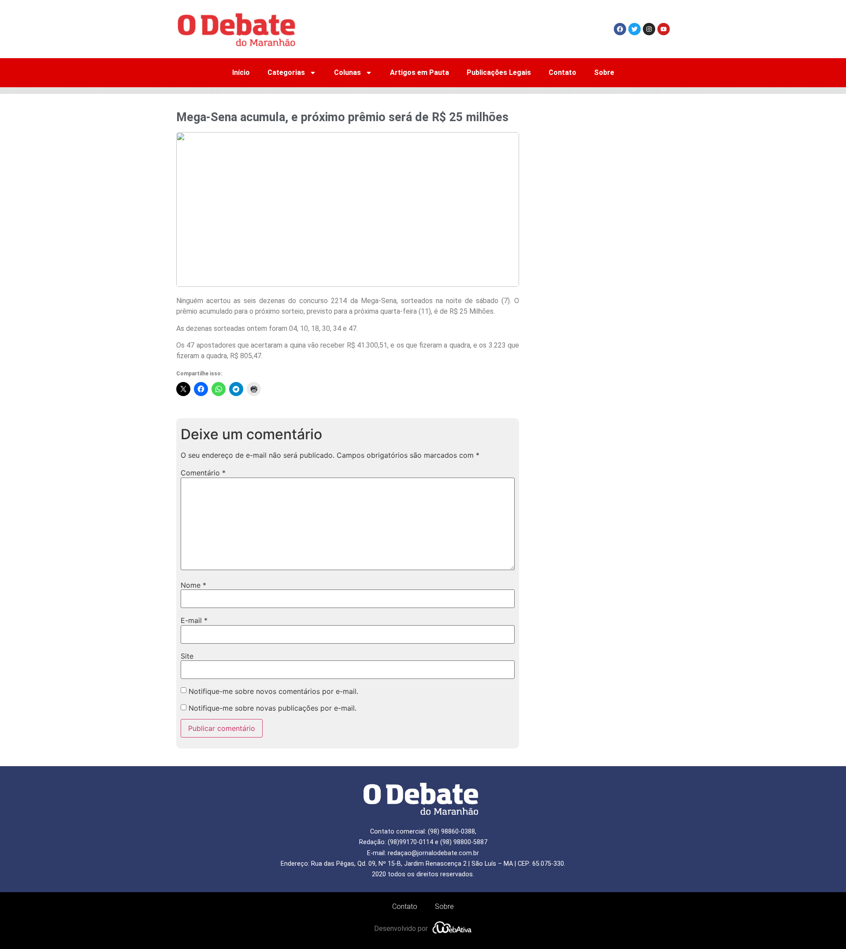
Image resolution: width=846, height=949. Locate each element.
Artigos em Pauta (419, 72)
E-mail (194, 620)
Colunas (347, 72)
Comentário (203, 472)
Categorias (286, 72)
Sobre (604, 72)
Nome (193, 585)
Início (241, 72)
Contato (562, 72)
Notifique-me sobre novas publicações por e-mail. (272, 708)
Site (187, 656)
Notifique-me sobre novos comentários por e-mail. (273, 691)
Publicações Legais (499, 72)
